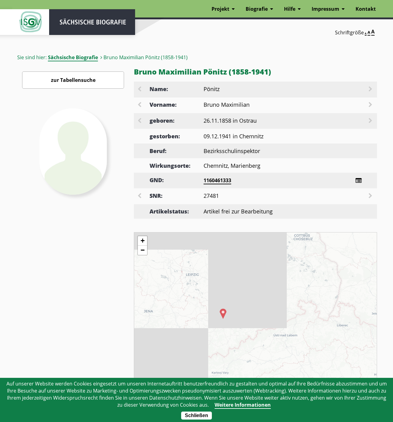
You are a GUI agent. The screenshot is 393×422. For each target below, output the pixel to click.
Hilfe (289, 9)
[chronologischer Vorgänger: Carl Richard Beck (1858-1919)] (140, 121)
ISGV (30, 22)
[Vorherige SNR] (140, 196)
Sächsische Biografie (73, 57)
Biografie (257, 9)
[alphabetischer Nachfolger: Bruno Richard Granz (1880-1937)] (370, 105)
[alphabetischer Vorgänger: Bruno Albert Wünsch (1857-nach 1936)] (140, 105)
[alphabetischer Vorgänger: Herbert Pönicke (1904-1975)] (140, 89)
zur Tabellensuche (73, 80)
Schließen (196, 415)
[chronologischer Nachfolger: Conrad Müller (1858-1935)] (370, 121)
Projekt (220, 9)
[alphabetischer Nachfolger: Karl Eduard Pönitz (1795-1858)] (370, 89)
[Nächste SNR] (370, 196)
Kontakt (366, 9)
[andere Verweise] (358, 180)
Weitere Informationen (243, 404)
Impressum (325, 9)
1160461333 (217, 180)
